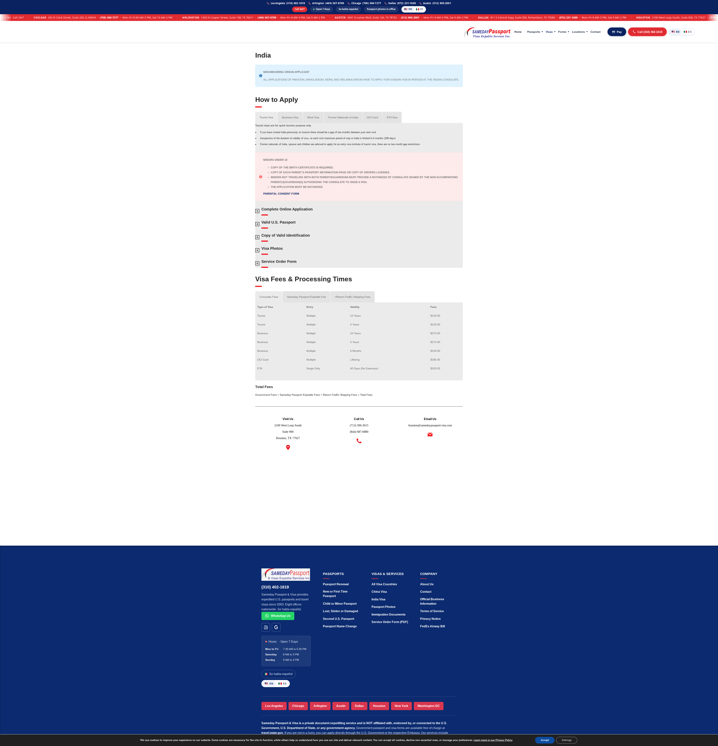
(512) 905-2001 (441, 3)
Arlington (320, 705)
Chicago (298, 705)
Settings (567, 740)
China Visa (379, 591)
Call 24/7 (300, 9)
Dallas (359, 705)
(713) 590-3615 (687, 17)
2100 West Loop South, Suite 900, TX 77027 (647, 17)
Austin (341, 705)
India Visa (378, 599)
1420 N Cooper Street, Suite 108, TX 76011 (196, 17)
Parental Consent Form (281, 193)
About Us (427, 584)
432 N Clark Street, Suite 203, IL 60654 (41, 17)
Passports (533, 31)
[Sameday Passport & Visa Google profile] (276, 627)
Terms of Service (432, 611)
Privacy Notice (430, 618)
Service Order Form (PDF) (390, 622)
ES (421, 9)
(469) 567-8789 (334, 3)
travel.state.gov (272, 732)
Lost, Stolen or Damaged (340, 611)
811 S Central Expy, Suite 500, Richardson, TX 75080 (491, 17)
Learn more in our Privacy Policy (493, 740)
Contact (595, 31)
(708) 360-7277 (371, 3)
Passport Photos (383, 606)
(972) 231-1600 (406, 3)
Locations (578, 31)
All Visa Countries (384, 584)
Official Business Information (432, 601)
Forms (562, 31)
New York (401, 705)
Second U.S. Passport (338, 618)
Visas (549, 31)
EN (410, 9)
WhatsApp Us (280, 615)
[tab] (266, 117)
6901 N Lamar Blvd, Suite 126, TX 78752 (340, 17)
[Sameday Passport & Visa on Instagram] (265, 627)
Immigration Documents (389, 614)
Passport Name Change (340, 626)
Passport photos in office (381, 9)
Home (518, 31)
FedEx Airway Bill (432, 626)
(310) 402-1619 (295, 3)
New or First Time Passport (335, 594)
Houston (379, 705)
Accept (545, 740)
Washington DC (429, 705)
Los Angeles (274, 705)
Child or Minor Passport (340, 603)
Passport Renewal (336, 584)
